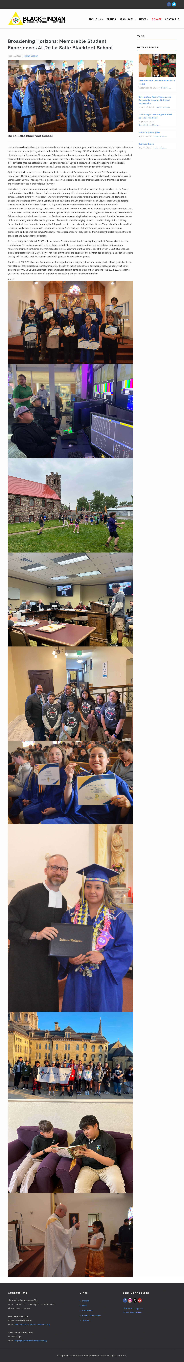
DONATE (157, 19)
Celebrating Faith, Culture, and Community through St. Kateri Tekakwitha (155, 100)
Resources (126, 19)
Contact (170, 19)
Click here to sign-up (133, 1308)
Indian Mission (31, 55)
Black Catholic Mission (149, 125)
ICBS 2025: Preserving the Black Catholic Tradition (155, 116)
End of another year (149, 132)
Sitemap (86, 1320)
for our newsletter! (132, 1312)
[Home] (36, 14)
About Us (95, 19)
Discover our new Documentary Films (157, 82)
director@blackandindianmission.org (32, 1324)
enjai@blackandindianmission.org (31, 1340)
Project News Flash (91, 1315)
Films (84, 1305)
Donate (85, 1300)
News (143, 19)
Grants (111, 19)
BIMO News (166, 88)
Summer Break (146, 144)
